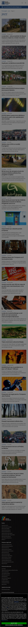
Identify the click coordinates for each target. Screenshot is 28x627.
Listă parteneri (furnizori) (4, 620)
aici (7, 607)
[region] (14, 610)
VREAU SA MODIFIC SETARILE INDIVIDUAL (14, 625)
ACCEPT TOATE (14, 623)
